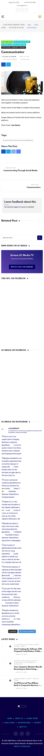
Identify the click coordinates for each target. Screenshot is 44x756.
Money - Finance (32, 678)
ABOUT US (19, 718)
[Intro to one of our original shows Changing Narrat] (11, 445)
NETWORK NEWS (24, 723)
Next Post (35, 184)
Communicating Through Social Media (20, 171)
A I (15, 644)
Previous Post (10, 168)
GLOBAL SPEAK (32, 718)
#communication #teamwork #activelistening (18, 140)
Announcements (20, 678)
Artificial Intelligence (25, 644)
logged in (16, 207)
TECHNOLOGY (18, 664)
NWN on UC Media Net (22, 746)
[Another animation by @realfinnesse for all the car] (11, 619)
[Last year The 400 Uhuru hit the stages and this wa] (11, 597)
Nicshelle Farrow (9, 56)
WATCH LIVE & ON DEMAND (22, 267)
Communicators (34, 187)
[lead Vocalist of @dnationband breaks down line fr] (11, 553)
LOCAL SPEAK (9, 723)
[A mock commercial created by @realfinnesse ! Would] (11, 488)
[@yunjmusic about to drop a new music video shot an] (11, 532)
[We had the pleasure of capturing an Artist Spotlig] (11, 575)
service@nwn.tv (22, 5)
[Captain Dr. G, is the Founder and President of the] (11, 510)
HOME (9, 718)
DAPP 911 (23, 727)
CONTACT (37, 723)
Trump (23, 646)
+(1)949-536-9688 (30, 2)
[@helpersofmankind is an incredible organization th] (11, 467)
